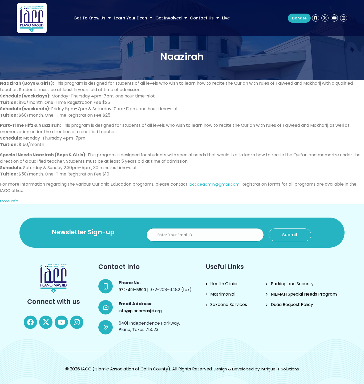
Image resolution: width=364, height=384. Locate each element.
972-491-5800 (133, 289)
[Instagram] (343, 18)
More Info (9, 201)
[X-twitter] (325, 18)
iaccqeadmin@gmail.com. (214, 184)
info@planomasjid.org (140, 310)
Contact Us (202, 18)
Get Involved (168, 18)
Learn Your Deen (130, 18)
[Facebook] (315, 18)
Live (226, 18)
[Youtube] (334, 18)
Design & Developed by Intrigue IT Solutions (256, 369)
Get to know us (90, 18)
